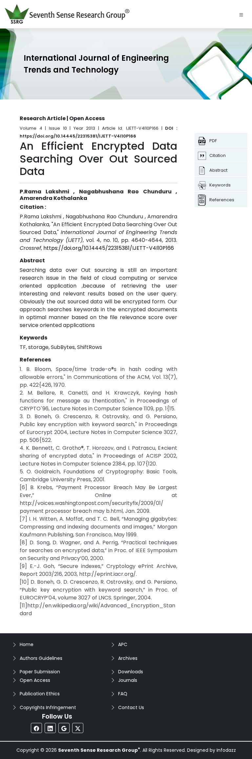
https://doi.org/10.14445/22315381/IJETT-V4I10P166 (108, 248)
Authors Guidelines (41, 658)
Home (26, 644)
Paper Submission (40, 671)
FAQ (122, 693)
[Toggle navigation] (241, 14)
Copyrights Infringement (48, 707)
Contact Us (131, 707)
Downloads (130, 671)
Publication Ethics (40, 693)
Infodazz (226, 750)
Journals (127, 680)
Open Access (35, 680)
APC (122, 644)
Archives (127, 658)
